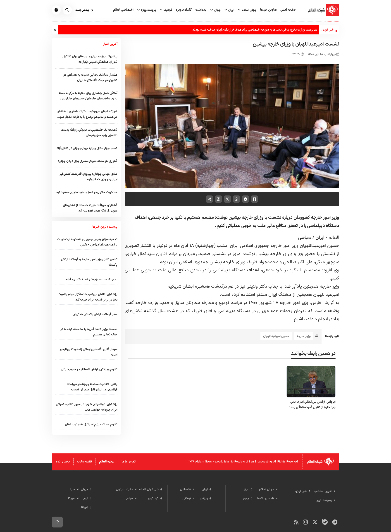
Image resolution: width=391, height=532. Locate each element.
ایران (230, 10)
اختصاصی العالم (123, 9)
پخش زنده (63, 461)
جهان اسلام (249, 10)
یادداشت (201, 9)
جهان (217, 10)
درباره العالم (106, 461)
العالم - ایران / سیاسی (318, 237)
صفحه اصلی (288, 9)
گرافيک (167, 10)
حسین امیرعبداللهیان (276, 336)
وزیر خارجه (304, 336)
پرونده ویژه (148, 10)
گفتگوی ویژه (184, 9)
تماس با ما (129, 461)
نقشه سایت (84, 461)
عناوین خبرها (268, 9)
